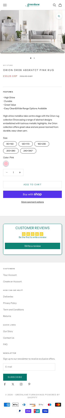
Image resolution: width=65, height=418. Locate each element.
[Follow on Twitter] (13, 384)
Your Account (10, 275)
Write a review (32, 245)
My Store (8, 65)
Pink (6, 163)
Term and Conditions (13, 309)
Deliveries (8, 296)
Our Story (8, 331)
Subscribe (15, 377)
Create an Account (12, 281)
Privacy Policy (10, 303)
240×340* (28, 150)
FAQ (5, 344)
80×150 (10, 143)
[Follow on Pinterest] (29, 384)
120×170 (26, 143)
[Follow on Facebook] (4, 384)
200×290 (11, 150)
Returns (7, 316)
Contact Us (8, 337)
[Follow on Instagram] (21, 384)
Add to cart (32, 184)
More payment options (32, 202)
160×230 (42, 143)
